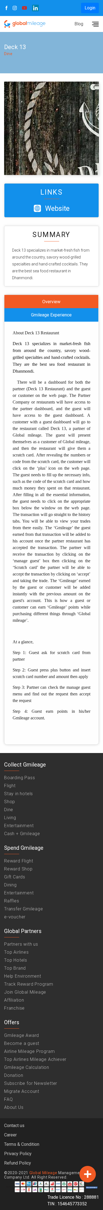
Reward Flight (18, 861)
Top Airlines (16, 952)
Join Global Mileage (25, 992)
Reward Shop (18, 869)
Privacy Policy (18, 1153)
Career (10, 1135)
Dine (8, 809)
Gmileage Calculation (26, 1067)
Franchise (14, 1008)
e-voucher (15, 916)
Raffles (11, 901)
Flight (10, 785)
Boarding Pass (19, 777)
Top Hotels (15, 960)
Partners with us (21, 944)
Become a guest (21, 1043)
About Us (13, 1107)
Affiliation (14, 1000)
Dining (10, 885)
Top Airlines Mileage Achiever (35, 1059)
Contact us (14, 1125)
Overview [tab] (51, 301)
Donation (13, 1075)
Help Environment (22, 976)
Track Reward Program (28, 984)
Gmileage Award (21, 1035)
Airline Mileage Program (29, 1051)
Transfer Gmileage (23, 908)
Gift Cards (14, 877)
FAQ (8, 1099)
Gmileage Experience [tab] (51, 315)
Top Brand (15, 968)
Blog (78, 23)
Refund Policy (17, 1163)
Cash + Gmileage (22, 833)
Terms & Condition (21, 1144)
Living (10, 817)
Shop (9, 801)
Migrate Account (21, 1091)
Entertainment (19, 825)
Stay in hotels (18, 793)
